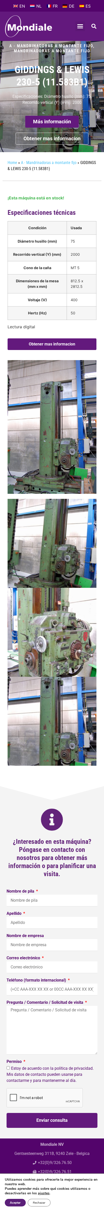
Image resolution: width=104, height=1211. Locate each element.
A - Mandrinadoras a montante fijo (51, 45)
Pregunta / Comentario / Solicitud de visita (45, 1002)
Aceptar (15, 1203)
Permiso (15, 1062)
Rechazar (39, 1203)
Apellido (14, 914)
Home (12, 162)
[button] (80, 26)
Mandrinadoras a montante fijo (52, 51)
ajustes (43, 1193)
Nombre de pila (21, 891)
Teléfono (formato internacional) (37, 980)
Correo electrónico (24, 958)
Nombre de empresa (25, 936)
